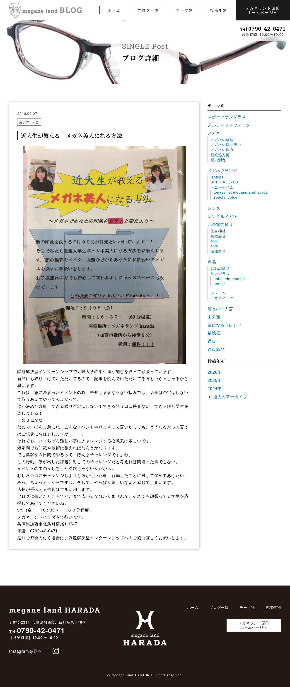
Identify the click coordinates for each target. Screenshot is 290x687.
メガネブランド (222, 170)
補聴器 (214, 333)
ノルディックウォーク (229, 125)
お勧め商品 (220, 268)
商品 (212, 262)
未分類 (214, 317)
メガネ (214, 133)
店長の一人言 (29, 122)
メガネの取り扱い (225, 144)
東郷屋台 (218, 236)
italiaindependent (229, 278)
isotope (217, 177)
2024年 (215, 388)
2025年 (215, 380)
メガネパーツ (221, 297)
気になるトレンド (225, 325)
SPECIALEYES (224, 182)
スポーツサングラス (227, 116)
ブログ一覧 (148, 10)
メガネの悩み (221, 149)
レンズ (214, 208)
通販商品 (216, 349)
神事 (214, 241)
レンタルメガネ (222, 216)
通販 (212, 341)
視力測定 (218, 159)
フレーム (218, 292)
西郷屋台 (218, 251)
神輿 (214, 246)
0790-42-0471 (262, 28)
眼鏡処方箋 (220, 154)
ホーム (114, 10)
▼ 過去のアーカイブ (227, 396)
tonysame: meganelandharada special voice (241, 195)
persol (219, 283)
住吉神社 (218, 230)
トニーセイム (221, 187)
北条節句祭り (220, 224)
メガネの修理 (221, 139)
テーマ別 (184, 10)
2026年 (215, 372)
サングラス (220, 273)
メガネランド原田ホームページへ (262, 10)
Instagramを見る (25, 651)
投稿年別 (218, 10)
